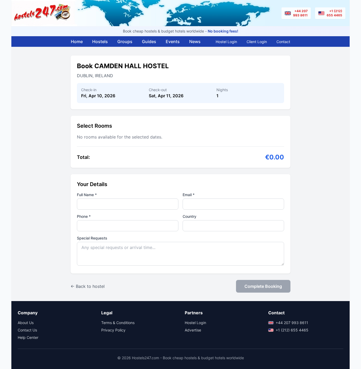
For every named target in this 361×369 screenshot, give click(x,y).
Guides (149, 41)
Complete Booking (263, 286)
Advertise (193, 330)
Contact (283, 41)
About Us (26, 322)
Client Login (257, 41)
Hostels (100, 41)
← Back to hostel (88, 286)
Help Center (28, 337)
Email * (189, 194)
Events (173, 41)
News (195, 41)
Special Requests (92, 238)
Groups (124, 41)
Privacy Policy (113, 330)
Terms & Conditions (118, 322)
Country (189, 216)
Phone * (84, 216)
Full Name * (87, 194)
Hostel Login (226, 41)
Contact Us (27, 330)
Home (77, 41)
